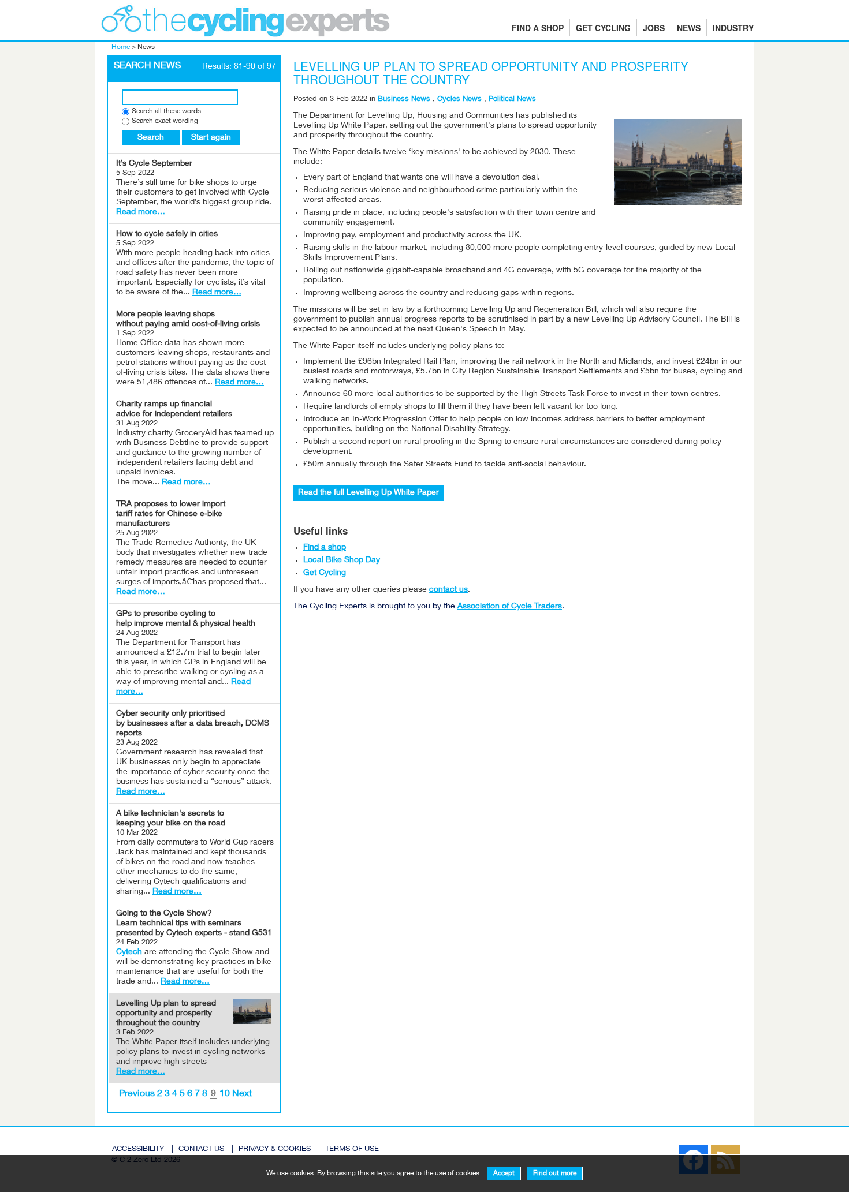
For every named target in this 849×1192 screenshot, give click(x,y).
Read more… (140, 212)
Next (242, 1094)
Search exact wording (165, 121)
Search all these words (166, 112)
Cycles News (459, 99)
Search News (147, 66)
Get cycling (603, 27)
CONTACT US (201, 1149)
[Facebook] (673, 1148)
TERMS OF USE (352, 1149)
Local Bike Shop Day (341, 560)
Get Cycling (324, 573)
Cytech (129, 952)
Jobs (654, 27)
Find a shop (538, 27)
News (689, 27)
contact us (448, 590)
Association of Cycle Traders (509, 607)
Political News (512, 99)
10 (224, 1094)
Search (150, 138)
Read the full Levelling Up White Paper (368, 493)
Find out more (554, 1173)
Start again (211, 138)
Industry (733, 27)
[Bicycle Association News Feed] (668, 1148)
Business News (404, 99)
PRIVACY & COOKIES (275, 1149)
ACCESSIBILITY (138, 1149)
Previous (137, 1094)
